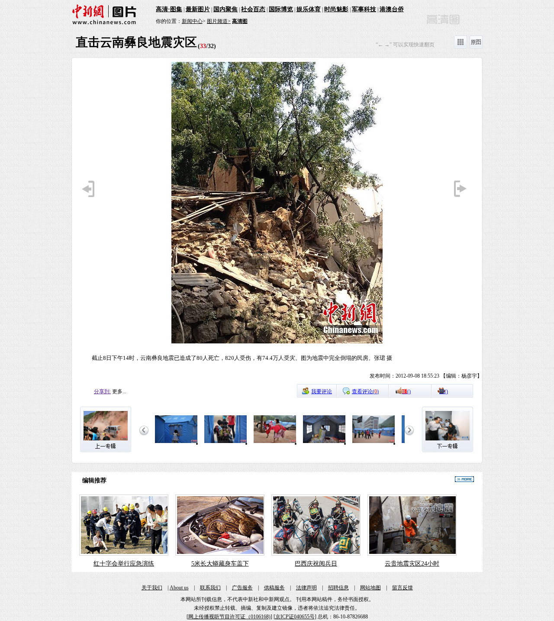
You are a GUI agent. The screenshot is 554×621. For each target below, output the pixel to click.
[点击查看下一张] (379, 222)
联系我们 (210, 588)
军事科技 (364, 9)
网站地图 (370, 588)
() (406, 391)
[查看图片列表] (460, 47)
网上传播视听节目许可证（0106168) (229, 617)
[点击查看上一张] (174, 222)
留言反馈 (402, 588)
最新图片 (198, 9)
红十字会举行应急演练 (123, 563)
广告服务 (242, 588)
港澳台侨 (392, 9)
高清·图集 (169, 9)
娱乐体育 (308, 9)
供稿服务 (274, 588)
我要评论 (321, 391)
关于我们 (152, 588)
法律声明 (306, 588)
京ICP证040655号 (295, 617)
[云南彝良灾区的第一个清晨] (176, 443)
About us (179, 588)
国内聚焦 (225, 9)
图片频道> (219, 21)
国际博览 (281, 9)
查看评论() (365, 391)
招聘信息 (338, 588)
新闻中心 (192, 21)
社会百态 (253, 9)
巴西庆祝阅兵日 (316, 563)
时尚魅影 (336, 9)
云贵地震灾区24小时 (412, 563)
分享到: (102, 391)
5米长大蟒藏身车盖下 (220, 563)
